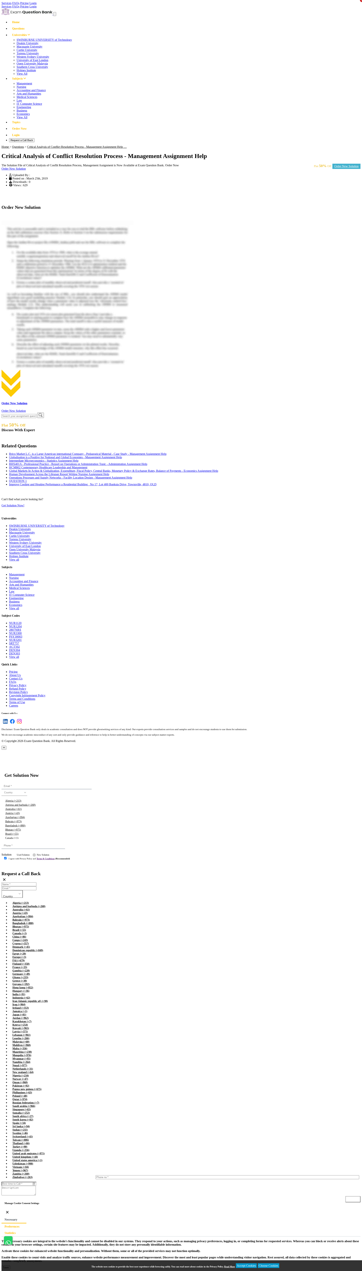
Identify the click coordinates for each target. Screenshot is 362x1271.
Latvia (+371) (20, 1031)
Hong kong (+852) (22, 987)
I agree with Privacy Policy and (39, 858)
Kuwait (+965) (20, 1028)
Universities (20, 34)
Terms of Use (17, 702)
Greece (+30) (19, 980)
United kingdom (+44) (25, 1156)
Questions (18, 28)
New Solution (43, 855)
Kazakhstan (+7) (21, 1021)
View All (22, 73)
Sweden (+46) (20, 1133)
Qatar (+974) (19, 1099)
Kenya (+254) (20, 1024)
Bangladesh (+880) (15, 825)
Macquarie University (29, 46)
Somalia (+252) (21, 1112)
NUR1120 (15, 623)
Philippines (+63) (22, 1092)
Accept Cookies (246, 1265)
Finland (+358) (21, 963)
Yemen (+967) (20, 1170)
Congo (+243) (20, 940)
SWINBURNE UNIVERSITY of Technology (44, 39)
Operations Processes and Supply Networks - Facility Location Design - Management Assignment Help (70, 477)
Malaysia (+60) (20, 1041)
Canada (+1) (11, 838)
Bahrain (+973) (13, 821)
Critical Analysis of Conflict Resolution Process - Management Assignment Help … (77, 146)
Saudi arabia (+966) (23, 1106)
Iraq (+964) (18, 1004)
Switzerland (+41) (22, 1136)
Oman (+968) (20, 1082)
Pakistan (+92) (20, 1085)
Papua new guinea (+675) (26, 1089)
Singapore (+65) (21, 1109)
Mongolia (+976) (21, 1055)
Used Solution (23, 855)
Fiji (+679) (18, 960)
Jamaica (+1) (19, 1011)
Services (7, 3)
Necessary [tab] (11, 1219)
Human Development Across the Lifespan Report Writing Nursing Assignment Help (59, 474)
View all (14, 559)
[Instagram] (18, 723)
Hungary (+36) (20, 991)
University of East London (32, 60)
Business (22, 110)
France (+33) (19, 967)
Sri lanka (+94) (21, 1126)
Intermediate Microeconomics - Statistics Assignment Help (43, 460)
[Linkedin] (5, 723)
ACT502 (14, 646)
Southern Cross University (32, 66)
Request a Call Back (22, 140)
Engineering (24, 107)
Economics (23, 114)
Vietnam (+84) (20, 1167)
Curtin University (27, 50)
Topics (16, 122)
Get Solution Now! (13, 505)
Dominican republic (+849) (27, 950)
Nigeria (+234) (20, 1075)
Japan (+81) (19, 1014)
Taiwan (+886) (20, 1140)
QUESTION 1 (18, 481)
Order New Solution (346, 166)
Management (24, 83)
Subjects (18, 78)
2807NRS (15, 629)
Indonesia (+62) (21, 997)
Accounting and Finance (31, 90)
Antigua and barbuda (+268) (20, 804)
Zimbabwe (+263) (22, 1177)
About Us (15, 675)
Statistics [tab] (10, 1233)
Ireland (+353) (20, 1007)
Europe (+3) (19, 957)
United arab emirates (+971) (28, 1153)
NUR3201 (15, 640)
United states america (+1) (27, 1160)
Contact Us (15, 678)
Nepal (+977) (19, 1065)
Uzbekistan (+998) (22, 1163)
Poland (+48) (19, 1096)
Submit (12, 866)
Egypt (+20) (19, 953)
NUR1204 (15, 626)
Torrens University (28, 53)
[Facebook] (11, 723)
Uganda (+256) (20, 1150)
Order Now (19, 128)
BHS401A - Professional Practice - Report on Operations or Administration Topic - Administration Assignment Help (78, 464)
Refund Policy (17, 688)
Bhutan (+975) (13, 829)
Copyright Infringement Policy (27, 695)
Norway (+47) (20, 1079)
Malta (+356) (19, 1048)
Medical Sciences (27, 97)
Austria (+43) (12, 813)
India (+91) (18, 994)
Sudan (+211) (20, 1129)
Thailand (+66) (21, 1143)
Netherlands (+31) (22, 1068)
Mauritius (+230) (22, 1052)
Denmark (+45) (21, 947)
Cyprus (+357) (20, 943)
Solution (7, 854)
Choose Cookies (268, 1265)
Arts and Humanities (29, 93)
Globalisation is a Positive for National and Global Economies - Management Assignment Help (65, 457)
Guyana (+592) (21, 984)
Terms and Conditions (22, 698)
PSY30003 (15, 636)
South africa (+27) (22, 1116)
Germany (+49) (21, 974)
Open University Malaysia (32, 63)
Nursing (21, 86)
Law (19, 100)
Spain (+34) (19, 1123)
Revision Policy (18, 692)
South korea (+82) (22, 1119)
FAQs (15, 3)
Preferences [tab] (12, 1226)
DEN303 (14, 653)
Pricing (24, 3)
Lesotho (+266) (20, 1038)
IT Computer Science (29, 103)
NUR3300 (15, 633)
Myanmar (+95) (21, 1058)
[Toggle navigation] (54, 14)
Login (33, 3)
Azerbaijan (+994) (15, 817)
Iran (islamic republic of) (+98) (30, 1001)
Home (16, 22)
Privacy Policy (17, 685)
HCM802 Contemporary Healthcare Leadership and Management (48, 467)
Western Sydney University (33, 56)
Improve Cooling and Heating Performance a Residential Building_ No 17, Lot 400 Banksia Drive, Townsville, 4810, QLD (82, 484)
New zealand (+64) (23, 1072)
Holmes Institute (26, 70)
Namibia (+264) (21, 1062)
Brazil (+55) (11, 833)
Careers (13, 705)
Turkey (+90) (19, 1146)
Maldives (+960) (21, 1045)
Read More (229, 1266)
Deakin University (27, 43)
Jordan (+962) (20, 1018)
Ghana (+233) (20, 977)
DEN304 (14, 650)
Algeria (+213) (13, 800)
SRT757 (14, 643)
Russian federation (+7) (25, 1102)
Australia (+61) (13, 809)
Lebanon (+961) (21, 1035)
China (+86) (19, 936)
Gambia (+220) (21, 970)
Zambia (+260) (20, 1173)
